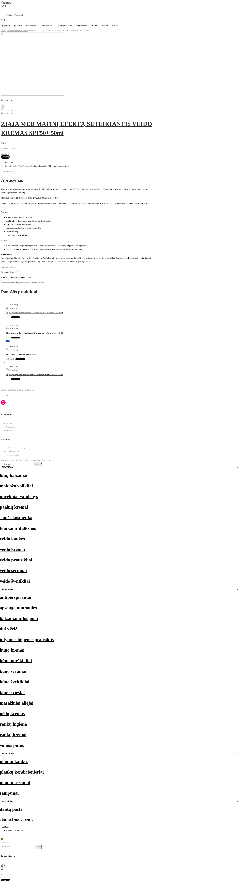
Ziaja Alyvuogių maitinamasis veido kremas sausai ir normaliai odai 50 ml (34, 313)
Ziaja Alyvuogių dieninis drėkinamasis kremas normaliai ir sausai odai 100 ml (36, 333)
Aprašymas (10, 171)
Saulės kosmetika (40, 166)
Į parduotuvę (5, 880)
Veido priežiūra (12, 31)
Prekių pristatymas (12, 451)
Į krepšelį (5, 157)
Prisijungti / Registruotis (14, 15)
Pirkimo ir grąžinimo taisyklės (17, 448)
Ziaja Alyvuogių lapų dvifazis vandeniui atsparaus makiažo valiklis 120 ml (34, 375)
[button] (7, 162)
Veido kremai (23, 31)
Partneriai (9, 423)
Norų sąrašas (10, 427)
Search (38, 464)
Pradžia (3, 31)
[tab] (79, 171)
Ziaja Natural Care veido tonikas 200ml (21, 354)
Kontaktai (9, 430)
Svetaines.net (46, 460)
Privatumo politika (12, 455)
